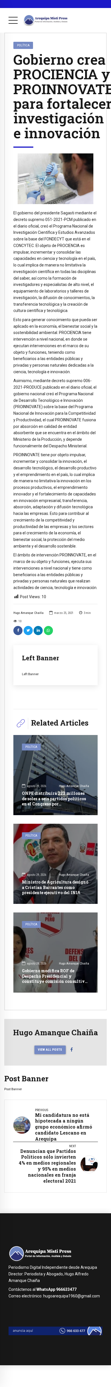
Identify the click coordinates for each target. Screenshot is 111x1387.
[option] (55, 178)
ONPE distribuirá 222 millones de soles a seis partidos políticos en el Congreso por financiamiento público (54, 801)
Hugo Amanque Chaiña (28, 613)
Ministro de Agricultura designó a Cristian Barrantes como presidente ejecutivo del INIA (55, 887)
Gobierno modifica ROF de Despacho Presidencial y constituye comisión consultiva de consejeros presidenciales (54, 978)
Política (23, 45)
